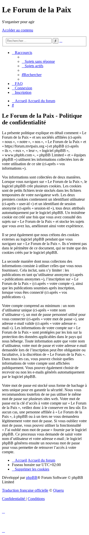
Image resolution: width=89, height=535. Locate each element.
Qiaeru (58, 490)
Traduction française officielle (25, 490)
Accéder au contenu (17, 30)
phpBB (31, 477)
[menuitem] (38, 61)
